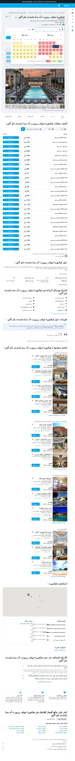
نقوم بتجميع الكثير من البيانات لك (58, 746)
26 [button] (40, 53)
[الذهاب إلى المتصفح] (72, 22)
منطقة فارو (40, 12)
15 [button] (54, 50)
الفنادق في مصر (41, 730)
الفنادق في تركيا (63, 728)
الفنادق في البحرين (63, 730)
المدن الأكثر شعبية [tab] (51, 719)
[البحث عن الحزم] (72, 19)
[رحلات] (72, 26)
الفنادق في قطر (42, 726)
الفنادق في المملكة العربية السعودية (16, 726)
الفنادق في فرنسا (20, 730)
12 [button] (40, 46)
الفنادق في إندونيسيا (41, 728)
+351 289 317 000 (60, 22)
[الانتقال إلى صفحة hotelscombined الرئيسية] (64, 5)
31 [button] (14, 57)
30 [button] (50, 57)
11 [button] (43, 46)
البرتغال (55, 12)
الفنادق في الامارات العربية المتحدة (16, 728)
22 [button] (54, 53)
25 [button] (43, 53)
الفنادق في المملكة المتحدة (61, 732)
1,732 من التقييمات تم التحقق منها (50, 24)
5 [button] (31, 46)
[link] (57, 415)
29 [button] (54, 57)
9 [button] (50, 46)
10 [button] (47, 46)
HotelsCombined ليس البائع (59, 744)
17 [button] (47, 50)
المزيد (66, 270)
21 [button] (57, 53)
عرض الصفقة (36, 366)
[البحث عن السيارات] (72, 16)
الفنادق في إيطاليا (41, 732)
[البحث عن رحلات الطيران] (72, 9)
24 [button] (47, 53)
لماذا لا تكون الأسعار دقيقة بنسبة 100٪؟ (56, 749)
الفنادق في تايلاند (20, 732)
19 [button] (40, 50)
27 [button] (61, 57)
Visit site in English (27, 1)
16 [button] (50, 50)
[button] (1, 1)
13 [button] (61, 50)
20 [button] (61, 53)
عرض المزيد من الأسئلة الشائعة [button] (44, 681)
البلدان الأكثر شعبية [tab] (62, 719)
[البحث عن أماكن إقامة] (72, 13)
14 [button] (57, 50)
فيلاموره (31, 12)
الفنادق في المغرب (63, 726)
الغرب (48, 12)
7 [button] (57, 46)
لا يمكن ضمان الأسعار (36, 739)
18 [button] (43, 50)
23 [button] (50, 53)
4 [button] (43, 43)
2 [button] (50, 43)
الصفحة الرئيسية (62, 12)
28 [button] (57, 57)
